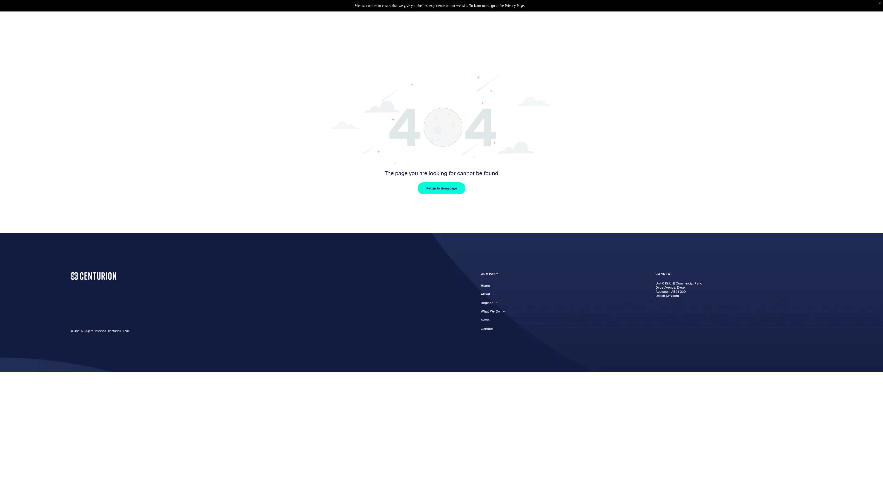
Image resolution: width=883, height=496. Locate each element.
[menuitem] (665, 23)
